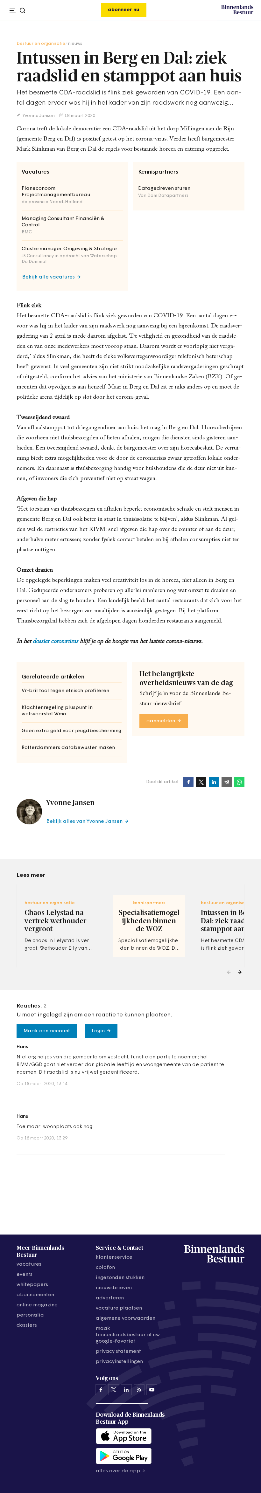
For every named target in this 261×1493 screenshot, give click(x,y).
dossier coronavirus (55, 641)
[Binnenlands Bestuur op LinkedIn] (126, 1390)
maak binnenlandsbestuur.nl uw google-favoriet (128, 1335)
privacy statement (118, 1351)
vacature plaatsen (119, 1308)
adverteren (110, 1298)
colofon (105, 1267)
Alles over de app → (120, 1471)
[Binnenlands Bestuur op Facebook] (101, 1390)
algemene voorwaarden (125, 1318)
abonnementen (35, 1294)
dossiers (27, 1325)
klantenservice (114, 1257)
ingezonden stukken (120, 1277)
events (24, 1274)
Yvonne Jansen (38, 116)
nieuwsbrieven (114, 1287)
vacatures (29, 1264)
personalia (30, 1315)
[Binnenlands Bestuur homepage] (237, 13)
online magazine (37, 1305)
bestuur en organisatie (41, 43)
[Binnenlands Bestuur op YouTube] (152, 1390)
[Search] (246, 20)
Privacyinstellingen (119, 1361)
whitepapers (32, 1284)
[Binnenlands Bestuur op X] (114, 1390)
